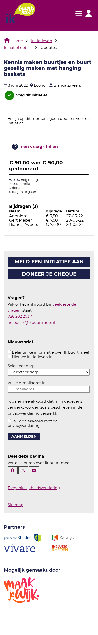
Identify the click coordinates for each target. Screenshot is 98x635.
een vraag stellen (39, 146)
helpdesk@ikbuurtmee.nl (31, 322)
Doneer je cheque (49, 274)
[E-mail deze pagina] (34, 470)
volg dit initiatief (31, 95)
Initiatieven (41, 41)
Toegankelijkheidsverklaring (34, 488)
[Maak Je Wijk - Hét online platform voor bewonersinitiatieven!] (21, 590)
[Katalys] (62, 538)
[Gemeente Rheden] (22, 538)
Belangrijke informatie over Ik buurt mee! (50, 352)
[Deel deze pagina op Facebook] (13, 470)
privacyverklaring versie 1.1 (32, 413)
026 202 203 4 (20, 316)
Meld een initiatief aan (49, 262)
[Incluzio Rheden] (60, 548)
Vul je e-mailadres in (27, 383)
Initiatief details (18, 47)
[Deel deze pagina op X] (23, 470)
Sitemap (15, 505)
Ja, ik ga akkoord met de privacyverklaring (33, 423)
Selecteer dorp (21, 366)
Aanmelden (24, 436)
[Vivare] (19, 548)
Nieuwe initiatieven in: (32, 357)
